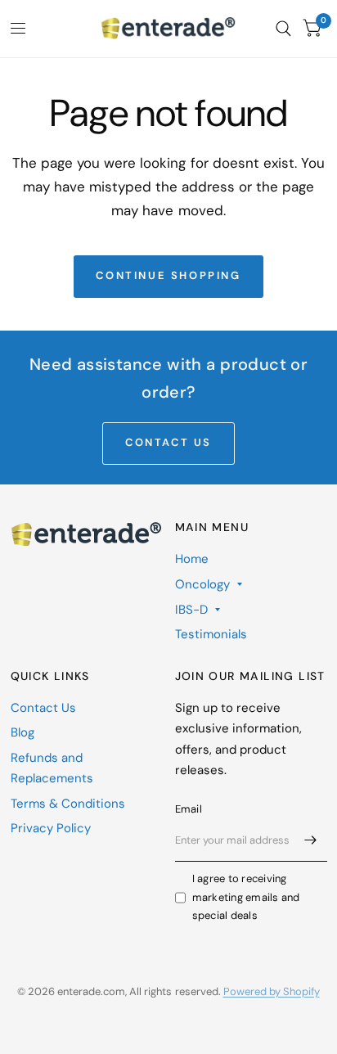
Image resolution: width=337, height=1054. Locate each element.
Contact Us (43, 708)
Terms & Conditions (68, 803)
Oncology (202, 584)
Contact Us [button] (168, 442)
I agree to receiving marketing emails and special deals (246, 897)
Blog (22, 732)
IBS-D (191, 609)
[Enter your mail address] (310, 840)
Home (192, 559)
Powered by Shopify (271, 991)
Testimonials (211, 634)
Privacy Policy (51, 828)
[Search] (283, 28)
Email (188, 809)
